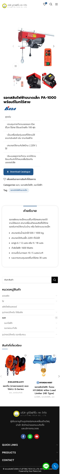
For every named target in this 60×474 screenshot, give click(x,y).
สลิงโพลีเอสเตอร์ (9, 306)
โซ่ (3, 301)
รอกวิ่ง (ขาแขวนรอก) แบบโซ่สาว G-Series (15, 387)
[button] (13, 46)
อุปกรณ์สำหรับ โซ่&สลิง (12, 312)
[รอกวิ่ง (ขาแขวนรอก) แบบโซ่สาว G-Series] (15, 365)
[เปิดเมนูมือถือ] (56, 4)
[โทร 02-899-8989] (55, 466)
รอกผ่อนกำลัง (10, 328)
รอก (18, 185)
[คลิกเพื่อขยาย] (16, 66)
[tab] (30, 210)
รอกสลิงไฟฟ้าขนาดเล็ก (18, 190)
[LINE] (46, 466)
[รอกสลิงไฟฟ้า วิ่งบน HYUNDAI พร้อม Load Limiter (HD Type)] (44, 365)
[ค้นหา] (51, 4)
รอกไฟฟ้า (38, 185)
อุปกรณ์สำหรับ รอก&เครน (14, 334)
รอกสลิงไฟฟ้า (27, 185)
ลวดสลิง (5, 296)
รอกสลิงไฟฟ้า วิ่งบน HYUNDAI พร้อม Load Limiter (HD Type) (44, 390)
